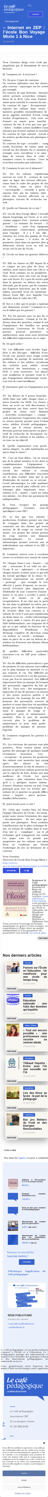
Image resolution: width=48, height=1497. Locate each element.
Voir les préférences (24, 1487)
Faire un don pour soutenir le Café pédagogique (34, 1208)
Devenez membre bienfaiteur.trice (34, 1195)
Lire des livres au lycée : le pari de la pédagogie (35, 1096)
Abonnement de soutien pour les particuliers (34, 1222)
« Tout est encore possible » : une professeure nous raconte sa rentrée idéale (35, 1036)
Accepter (24, 1473)
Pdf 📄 (26, 870)
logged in (22, 1158)
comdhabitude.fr (16, 1327)
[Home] (15, 17)
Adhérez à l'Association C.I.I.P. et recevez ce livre (34, 1181)
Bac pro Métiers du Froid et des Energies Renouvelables (35, 1124)
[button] (44, 1443)
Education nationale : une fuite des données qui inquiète (35, 1005)
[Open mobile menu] (30, 5)
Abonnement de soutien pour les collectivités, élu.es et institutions (34, 1237)
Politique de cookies (23, 1493)
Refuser (24, 1480)
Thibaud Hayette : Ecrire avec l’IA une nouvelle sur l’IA (35, 1068)
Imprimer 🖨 (11, 870)
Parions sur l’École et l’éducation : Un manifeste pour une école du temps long (35, 973)
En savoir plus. (37, 933)
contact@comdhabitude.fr (21, 1324)
